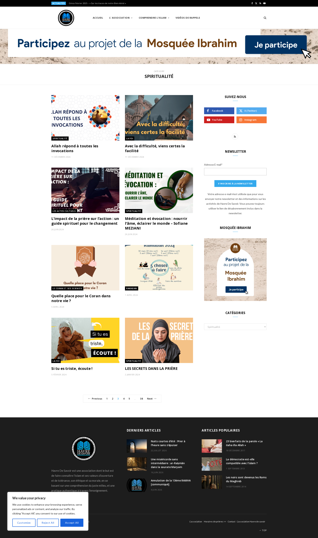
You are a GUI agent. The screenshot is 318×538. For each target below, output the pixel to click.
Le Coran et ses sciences (67, 288)
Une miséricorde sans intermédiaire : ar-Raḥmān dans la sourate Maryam (168, 463)
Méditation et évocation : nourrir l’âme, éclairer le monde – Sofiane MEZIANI (156, 223)
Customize (24, 522)
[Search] (264, 17)
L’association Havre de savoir (251, 521)
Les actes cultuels (64, 211)
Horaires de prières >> (215, 521)
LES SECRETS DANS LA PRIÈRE (151, 368)
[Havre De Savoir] (66, 18)
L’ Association (119, 17)
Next (150, 398)
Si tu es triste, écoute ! (71, 368)
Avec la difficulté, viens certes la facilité (155, 148)
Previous (97, 398)
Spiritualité (60, 138)
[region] (47, 511)
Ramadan (131, 288)
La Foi (129, 138)
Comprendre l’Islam (152, 17)
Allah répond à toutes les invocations (74, 148)
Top (264, 530)
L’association (196, 521)
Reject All (48, 522)
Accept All (72, 522)
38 (141, 398)
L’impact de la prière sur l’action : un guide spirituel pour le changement (85, 221)
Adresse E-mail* (213, 164)
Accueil (98, 17)
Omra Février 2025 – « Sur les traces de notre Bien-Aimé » (97, 3)
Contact (231, 521)
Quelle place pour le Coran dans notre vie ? (81, 298)
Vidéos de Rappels (188, 17)
